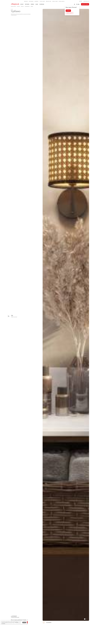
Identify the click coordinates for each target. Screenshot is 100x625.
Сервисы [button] (32, 4)
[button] (77, 4)
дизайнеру (36, 1)
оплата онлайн (42, 1)
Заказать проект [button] (85, 4)
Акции (36, 4)
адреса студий (55, 1)
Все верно (68, 10)
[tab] (43, 622)
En (81, 1)
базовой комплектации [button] (15, 617)
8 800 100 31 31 (86, 1)
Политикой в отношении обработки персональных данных (9, 622)
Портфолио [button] (27, 4)
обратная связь (48, 1)
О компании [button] (41, 4)
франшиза (26, 1)
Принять (24, 622)
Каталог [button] (21, 4)
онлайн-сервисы (61, 1)
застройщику (31, 1)
